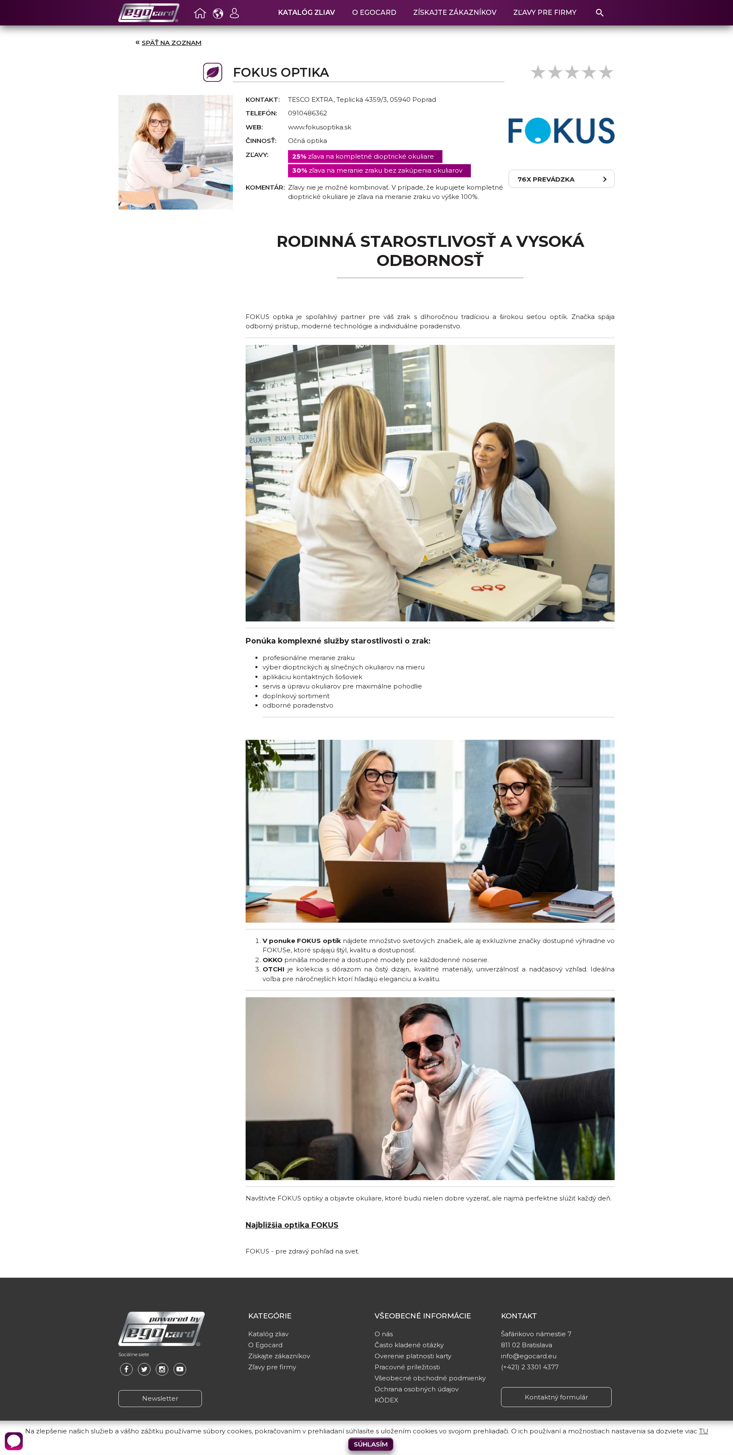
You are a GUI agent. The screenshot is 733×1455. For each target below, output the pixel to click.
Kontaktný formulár (556, 1397)
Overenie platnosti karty (413, 1356)
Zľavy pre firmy (544, 12)
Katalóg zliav (306, 12)
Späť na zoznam (171, 43)
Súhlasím (371, 1444)
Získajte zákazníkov (454, 12)
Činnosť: (261, 141)
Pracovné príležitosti (407, 1367)
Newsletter (160, 1398)
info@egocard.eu (529, 1356)
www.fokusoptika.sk (319, 127)
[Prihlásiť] (235, 13)
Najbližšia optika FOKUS (292, 1224)
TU (703, 1431)
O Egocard (374, 12)
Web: (254, 127)
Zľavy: (257, 155)
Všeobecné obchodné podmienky (430, 1378)
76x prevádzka (546, 179)
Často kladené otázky (409, 1345)
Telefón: (261, 113)
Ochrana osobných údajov (417, 1389)
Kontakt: (263, 99)
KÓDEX (386, 1400)
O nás (384, 1334)
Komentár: (265, 187)
